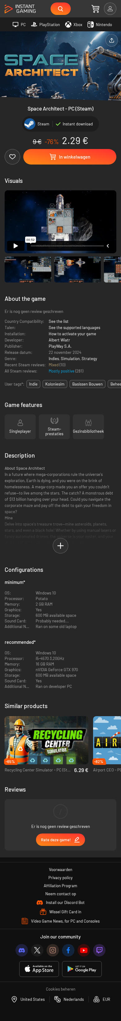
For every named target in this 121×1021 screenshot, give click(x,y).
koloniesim (55, 384)
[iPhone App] (39, 969)
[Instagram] (53, 950)
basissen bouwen (87, 384)
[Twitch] (99, 950)
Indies (54, 358)
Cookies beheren (60, 989)
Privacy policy (60, 877)
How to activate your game (72, 333)
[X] (37, 950)
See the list (59, 321)
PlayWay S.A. (60, 346)
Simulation (70, 358)
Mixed (54, 364)
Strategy (89, 358)
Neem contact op (60, 893)
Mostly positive (62, 370)
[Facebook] (68, 950)
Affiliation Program (60, 885)
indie (33, 384)
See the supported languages (74, 327)
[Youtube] (84, 950)
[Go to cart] (95, 8)
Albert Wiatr (59, 339)
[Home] (20, 9)
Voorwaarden (60, 869)
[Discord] (22, 950)
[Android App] (82, 969)
